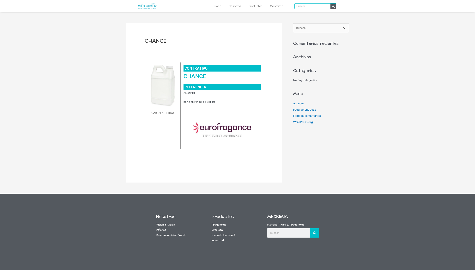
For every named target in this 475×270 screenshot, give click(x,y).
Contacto (276, 6)
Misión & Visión (165, 224)
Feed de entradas (304, 109)
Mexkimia (277, 216)
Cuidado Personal (223, 235)
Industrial (218, 240)
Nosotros (235, 6)
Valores (161, 230)
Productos (256, 6)
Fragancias (219, 224)
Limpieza (217, 230)
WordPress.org (303, 122)
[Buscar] (333, 6)
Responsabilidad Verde (171, 235)
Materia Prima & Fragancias (285, 224)
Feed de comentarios (307, 115)
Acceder (298, 103)
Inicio (217, 6)
